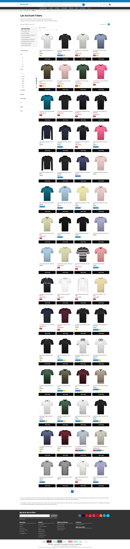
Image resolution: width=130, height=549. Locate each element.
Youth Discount (41, 533)
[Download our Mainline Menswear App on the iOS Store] (104, 515)
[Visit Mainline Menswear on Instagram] (90, 515)
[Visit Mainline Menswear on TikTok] (93, 515)
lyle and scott (27, 10)
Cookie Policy (22, 528)
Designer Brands (43, 8)
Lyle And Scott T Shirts (25, 31)
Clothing (51, 8)
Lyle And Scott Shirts (25, 33)
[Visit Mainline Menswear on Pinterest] (97, 515)
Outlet (89, 8)
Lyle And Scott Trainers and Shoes (27, 41)
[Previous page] (69, 491)
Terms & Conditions (64, 544)
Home (21, 10)
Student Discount (41, 531)
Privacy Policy (50, 517)
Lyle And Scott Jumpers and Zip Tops (28, 35)
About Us (21, 526)
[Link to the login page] (101, 4)
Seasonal (71, 8)
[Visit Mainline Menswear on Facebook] (79, 515)
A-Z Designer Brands (42, 526)
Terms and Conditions (24, 529)
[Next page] (78, 491)
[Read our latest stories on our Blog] (100, 515)
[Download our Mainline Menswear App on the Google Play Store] (107, 515)
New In (76, 8)
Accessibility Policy (23, 533)
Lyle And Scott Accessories (26, 43)
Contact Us (22, 524)
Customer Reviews (60, 529)
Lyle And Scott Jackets (25, 37)
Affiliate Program (41, 529)
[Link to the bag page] (104, 4)
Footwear (57, 8)
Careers (39, 528)
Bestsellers (82, 8)
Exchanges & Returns (61, 528)
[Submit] (83, 4)
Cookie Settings (56, 544)
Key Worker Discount (42, 535)
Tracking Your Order (60, 526)
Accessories (64, 8)
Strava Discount (41, 536)
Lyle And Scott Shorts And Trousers (28, 39)
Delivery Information (61, 524)
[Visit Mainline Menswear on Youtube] (86, 515)
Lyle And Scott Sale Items (26, 45)
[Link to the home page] (24, 4)
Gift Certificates (41, 524)
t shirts (33, 10)
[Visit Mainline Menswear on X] (83, 515)
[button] (110, 4)
